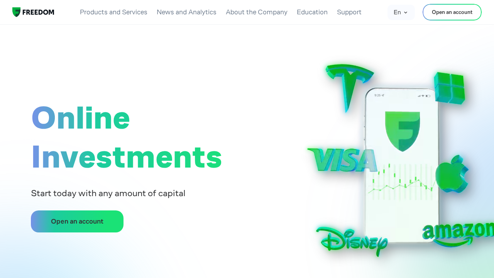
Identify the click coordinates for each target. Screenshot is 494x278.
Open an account (452, 12)
